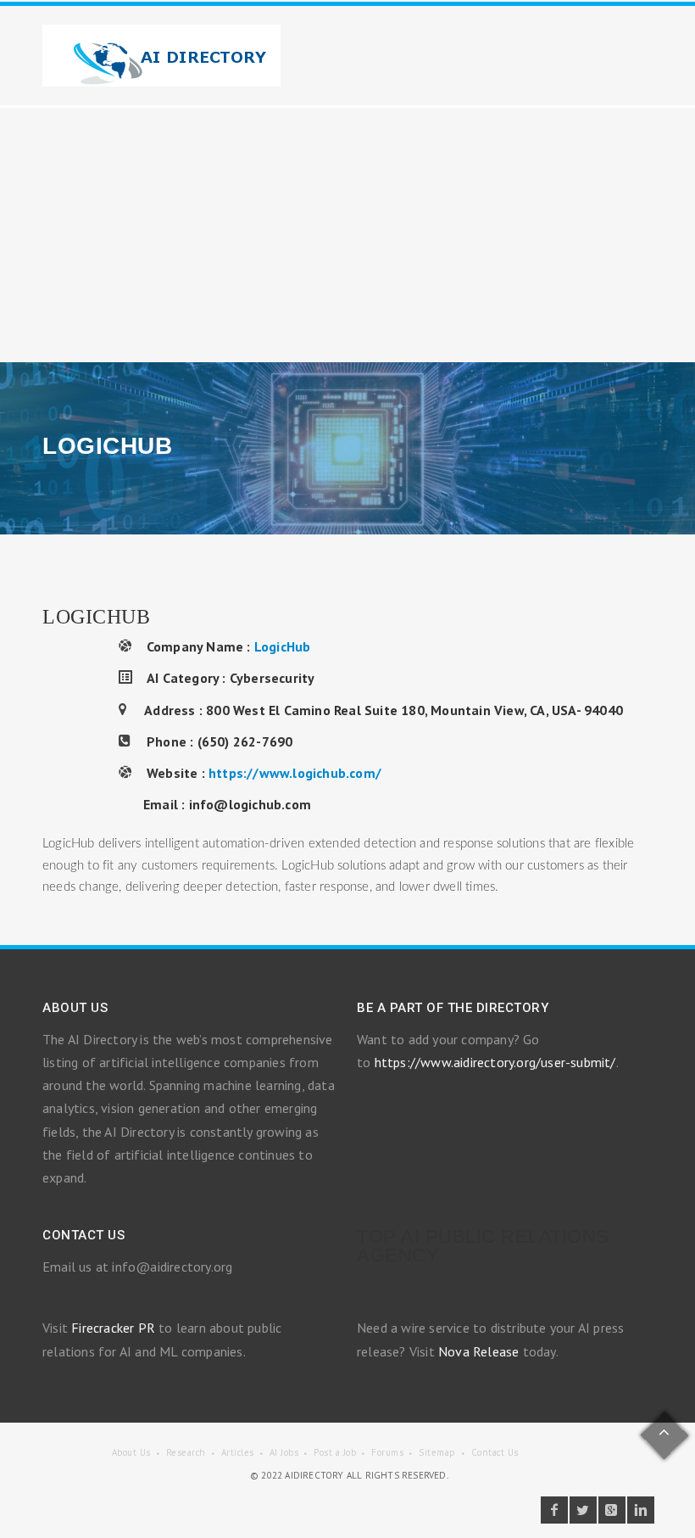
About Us (131, 1452)
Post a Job (335, 1452)
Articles (237, 1452)
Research (186, 1452)
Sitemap (437, 1452)
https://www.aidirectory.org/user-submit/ (495, 1062)
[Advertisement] (347, 235)
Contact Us (495, 1452)
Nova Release (478, 1351)
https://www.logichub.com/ (294, 772)
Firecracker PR (113, 1327)
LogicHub (282, 646)
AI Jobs (284, 1452)
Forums (387, 1452)
